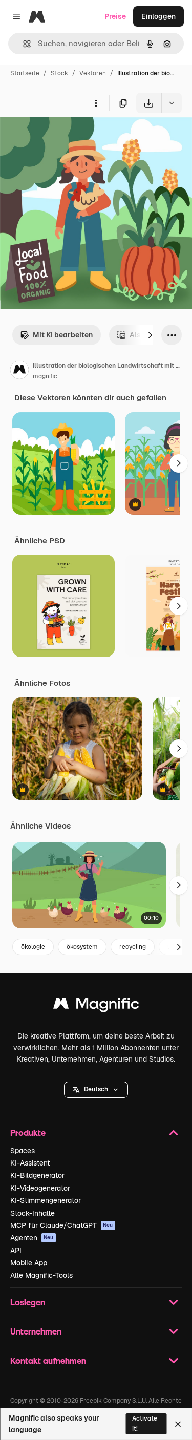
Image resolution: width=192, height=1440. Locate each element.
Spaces (22, 1150)
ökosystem (82, 947)
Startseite (24, 73)
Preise (115, 16)
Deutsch (96, 1089)
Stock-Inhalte (32, 1213)
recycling (132, 947)
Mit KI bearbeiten (63, 335)
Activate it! (144, 1423)
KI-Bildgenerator (37, 1175)
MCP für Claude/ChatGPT (61, 1225)
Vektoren (92, 73)
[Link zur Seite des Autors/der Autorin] (19, 371)
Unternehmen (35, 1331)
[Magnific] (96, 1006)
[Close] (178, 1424)
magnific (45, 376)
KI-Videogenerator (40, 1188)
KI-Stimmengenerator (45, 1200)
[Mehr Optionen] (96, 103)
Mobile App (28, 1262)
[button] (96, 1090)
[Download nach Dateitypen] (171, 103)
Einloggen (158, 16)
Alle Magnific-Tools (41, 1275)
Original (65, 137)
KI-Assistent (30, 1163)
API (16, 1250)
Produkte (28, 1132)
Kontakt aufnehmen (48, 1360)
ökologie (33, 947)
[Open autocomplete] (23, 44)
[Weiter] (150, 335)
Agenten (32, 1237)
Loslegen (27, 1302)
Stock (59, 73)
